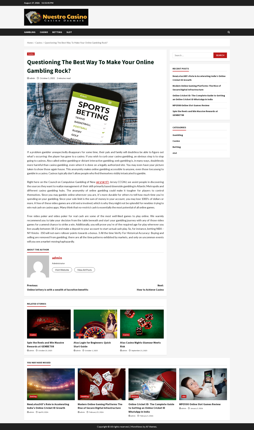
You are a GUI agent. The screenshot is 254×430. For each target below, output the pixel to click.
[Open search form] (229, 32)
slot (69, 32)
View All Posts (84, 269)
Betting (57, 32)
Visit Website (62, 269)
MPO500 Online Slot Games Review (191, 105)
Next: (150, 287)
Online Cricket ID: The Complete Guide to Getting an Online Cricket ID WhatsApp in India (151, 407)
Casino (44, 32)
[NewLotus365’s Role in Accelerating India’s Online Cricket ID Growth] (51, 384)
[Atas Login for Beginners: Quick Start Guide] (95, 324)
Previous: (57, 287)
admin (32, 78)
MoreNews (136, 426)
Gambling (29, 32)
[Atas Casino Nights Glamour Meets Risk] (142, 324)
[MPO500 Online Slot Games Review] (203, 384)
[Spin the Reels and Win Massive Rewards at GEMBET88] (49, 324)
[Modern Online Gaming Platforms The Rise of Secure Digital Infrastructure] (102, 384)
